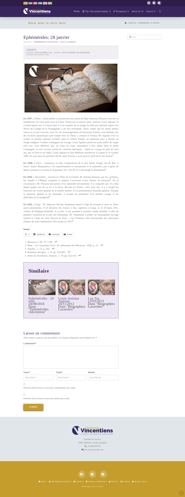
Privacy (114, 481)
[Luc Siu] (101, 287)
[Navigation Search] (159, 11)
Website (91, 372)
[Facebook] (149, 3)
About (43, 481)
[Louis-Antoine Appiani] (71, 287)
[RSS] (159, 3)
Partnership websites (61, 481)
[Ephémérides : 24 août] (42, 287)
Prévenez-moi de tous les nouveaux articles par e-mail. (46, 398)
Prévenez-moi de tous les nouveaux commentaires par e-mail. (49, 388)
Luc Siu (93, 298)
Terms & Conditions (97, 481)
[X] (154, 3)
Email (59, 372)
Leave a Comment (68, 42)
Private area (140, 481)
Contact (79, 481)
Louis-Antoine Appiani (68, 299)
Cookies (126, 481)
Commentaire (29, 343)
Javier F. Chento (97, 486)
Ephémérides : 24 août (41, 299)
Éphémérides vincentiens (46, 42)
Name (26, 372)
